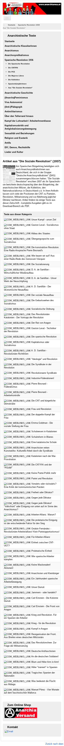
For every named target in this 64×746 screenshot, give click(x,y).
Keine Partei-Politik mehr (43, 473)
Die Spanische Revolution (19, 64)
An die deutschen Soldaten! (45, 656)
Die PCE (11, 72)
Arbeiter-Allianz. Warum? (43, 514)
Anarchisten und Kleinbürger (45, 573)
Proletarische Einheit (41, 551)
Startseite (10, 41)
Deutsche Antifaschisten (43, 651)
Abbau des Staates (40, 233)
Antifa (8, 143)
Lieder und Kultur (14, 152)
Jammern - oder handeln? (43, 592)
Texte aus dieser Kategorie (18, 214)
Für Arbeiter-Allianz (40, 537)
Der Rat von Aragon (41, 322)
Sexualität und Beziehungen (19, 133)
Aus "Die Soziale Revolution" (20, 88)
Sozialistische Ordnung (42, 309)
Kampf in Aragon (39, 628)
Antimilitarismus (13, 111)
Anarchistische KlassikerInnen (21, 46)
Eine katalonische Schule (43, 442)
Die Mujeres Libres (16, 76)
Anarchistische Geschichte (19, 93)
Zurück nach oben (54, 744)
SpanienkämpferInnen (17, 84)
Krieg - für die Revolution (43, 623)
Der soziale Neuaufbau (42, 295)
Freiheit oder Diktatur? (42, 492)
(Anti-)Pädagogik (13, 107)
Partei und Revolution (42, 478)
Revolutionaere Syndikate (44, 373)
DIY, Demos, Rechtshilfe (17, 147)
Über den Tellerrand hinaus (19, 116)
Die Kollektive (14, 80)
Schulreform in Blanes (42, 437)
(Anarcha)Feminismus (16, 97)
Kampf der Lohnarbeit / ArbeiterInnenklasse (28, 121)
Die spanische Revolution (43, 336)
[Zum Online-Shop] (21, 712)
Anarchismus (12, 50)
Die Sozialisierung (40, 264)
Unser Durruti (37, 587)
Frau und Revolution (41, 409)
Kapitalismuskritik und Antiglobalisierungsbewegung (20, 127)
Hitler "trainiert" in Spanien (44, 667)
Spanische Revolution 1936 (19, 60)
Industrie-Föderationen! (42, 378)
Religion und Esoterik (16, 138)
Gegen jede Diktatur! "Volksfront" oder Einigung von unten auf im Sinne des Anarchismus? (31, 506)
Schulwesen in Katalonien (44, 431)
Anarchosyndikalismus (17, 55)
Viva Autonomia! (13, 102)
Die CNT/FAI (13, 68)
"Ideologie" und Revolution (44, 359)
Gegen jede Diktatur (41, 497)
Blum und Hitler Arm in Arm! (45, 662)
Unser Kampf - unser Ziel (43, 219)
